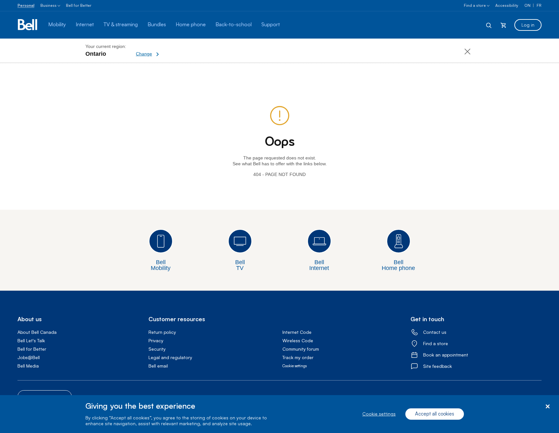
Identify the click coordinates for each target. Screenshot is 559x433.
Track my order (297, 357)
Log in (527, 25)
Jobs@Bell (28, 357)
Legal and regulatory (170, 357)
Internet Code (297, 332)
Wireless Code (297, 340)
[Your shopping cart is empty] (503, 24)
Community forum (300, 349)
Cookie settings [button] (294, 365)
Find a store (475, 5)
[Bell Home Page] (27, 25)
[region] (279, 414)
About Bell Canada (37, 332)
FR (539, 5)
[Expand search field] (489, 24)
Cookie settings (379, 414)
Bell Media (28, 366)
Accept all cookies (434, 414)
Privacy (155, 340)
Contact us (434, 332)
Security (157, 349)
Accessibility (506, 5)
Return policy (162, 332)
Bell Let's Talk (31, 340)
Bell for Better (79, 5)
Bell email (158, 366)
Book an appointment (445, 354)
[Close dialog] (547, 406)
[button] (169, 50)
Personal (25, 5)
